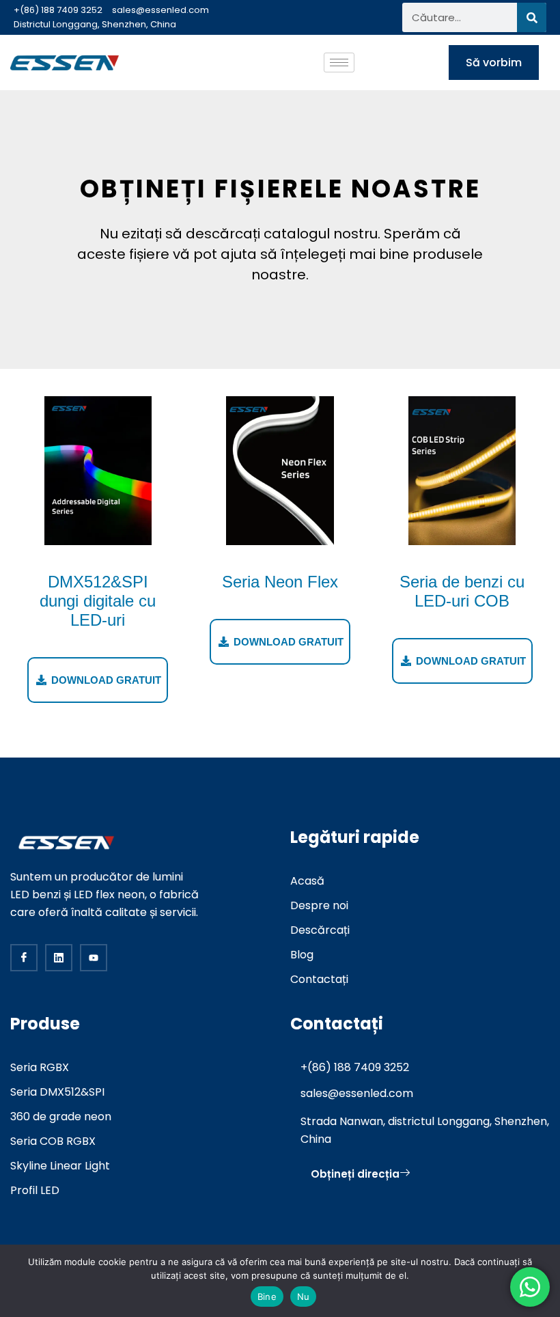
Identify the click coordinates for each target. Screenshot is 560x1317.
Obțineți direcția (355, 1173)
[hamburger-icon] (339, 62)
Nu (303, 1296)
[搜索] (531, 17)
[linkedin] (58, 957)
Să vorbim (494, 62)
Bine (267, 1296)
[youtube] (93, 957)
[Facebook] (24, 957)
